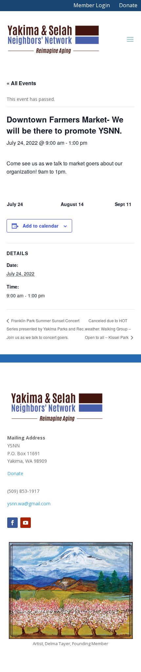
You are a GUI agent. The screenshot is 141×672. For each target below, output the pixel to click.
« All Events (21, 83)
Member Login (91, 5)
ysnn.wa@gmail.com (28, 503)
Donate (128, 5)
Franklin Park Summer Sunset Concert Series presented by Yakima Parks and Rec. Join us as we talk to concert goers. (46, 329)
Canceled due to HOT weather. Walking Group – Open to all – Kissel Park (108, 329)
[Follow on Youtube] (25, 522)
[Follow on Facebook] (12, 522)
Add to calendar (40, 225)
